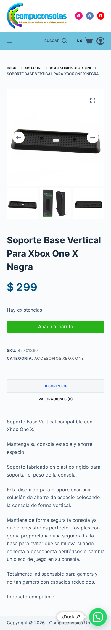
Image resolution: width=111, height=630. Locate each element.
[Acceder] (100, 41)
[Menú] (9, 40)
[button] (98, 617)
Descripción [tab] (56, 386)
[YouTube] (100, 16)
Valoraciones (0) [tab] (55, 399)
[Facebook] (90, 16)
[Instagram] (79, 16)
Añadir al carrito (55, 326)
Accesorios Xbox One (59, 358)
